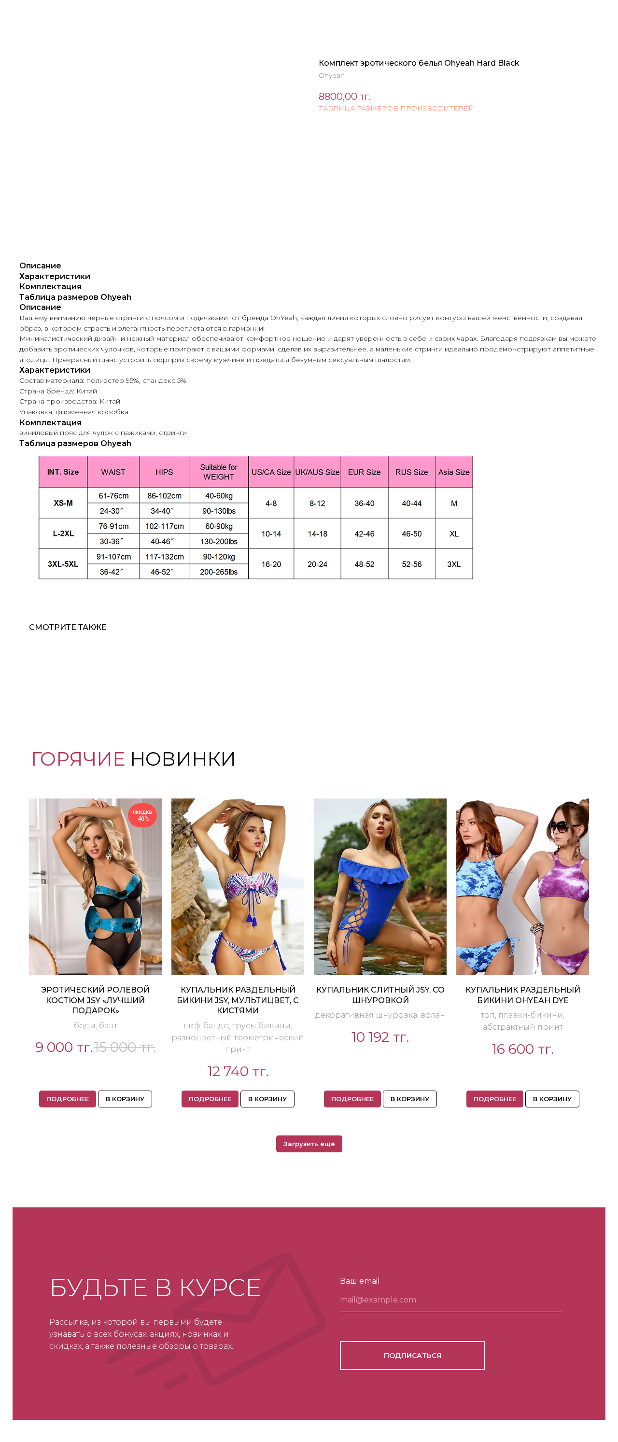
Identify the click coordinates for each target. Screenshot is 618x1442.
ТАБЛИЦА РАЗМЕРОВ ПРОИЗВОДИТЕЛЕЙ (396, 108)
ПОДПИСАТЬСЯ (412, 1355)
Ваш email (360, 1281)
